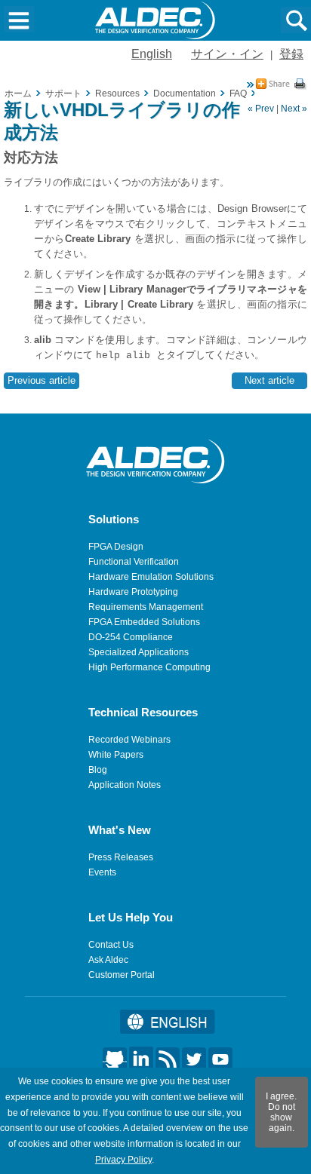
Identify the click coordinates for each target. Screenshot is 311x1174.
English (151, 54)
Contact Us (111, 945)
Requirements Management (145, 607)
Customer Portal (121, 975)
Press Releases (120, 857)
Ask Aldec (108, 960)
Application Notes (124, 785)
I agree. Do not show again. (281, 1112)
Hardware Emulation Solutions (151, 577)
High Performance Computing (149, 667)
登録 (291, 54)
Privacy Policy (123, 1159)
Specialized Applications (138, 652)
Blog (97, 770)
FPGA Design (115, 546)
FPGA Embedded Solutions (144, 622)
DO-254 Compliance (130, 637)
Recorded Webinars (129, 739)
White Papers (115, 754)
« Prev (261, 108)
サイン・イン (227, 54)
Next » (294, 108)
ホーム (18, 93)
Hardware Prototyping (133, 592)
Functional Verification (133, 561)
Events (102, 872)
